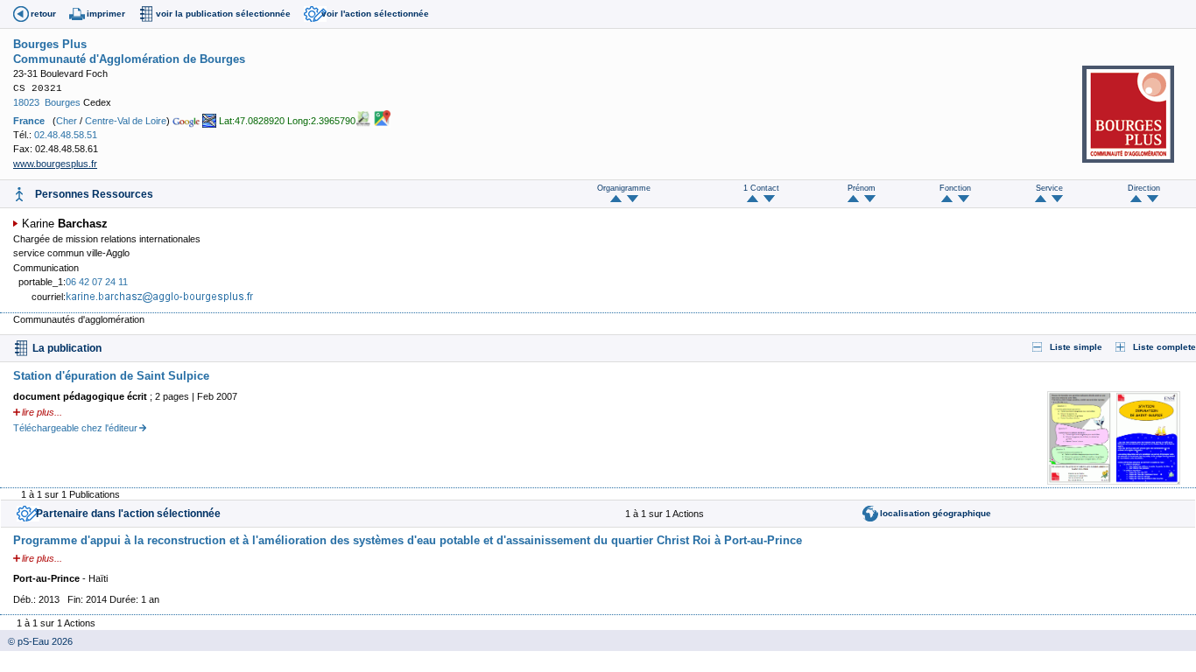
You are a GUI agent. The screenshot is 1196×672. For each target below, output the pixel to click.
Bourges (63, 102)
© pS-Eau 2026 (36, 641)
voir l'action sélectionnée (375, 13)
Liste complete (1164, 347)
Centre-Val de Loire (125, 120)
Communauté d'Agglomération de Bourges (129, 59)
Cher (66, 120)
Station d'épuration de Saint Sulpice (111, 375)
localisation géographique (935, 513)
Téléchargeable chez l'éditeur (75, 428)
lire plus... (42, 412)
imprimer (106, 13)
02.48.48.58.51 (65, 135)
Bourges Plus (50, 44)
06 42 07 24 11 (97, 281)
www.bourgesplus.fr (55, 163)
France (29, 120)
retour (43, 13)
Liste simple (1076, 347)
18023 (26, 102)
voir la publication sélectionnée (223, 13)
